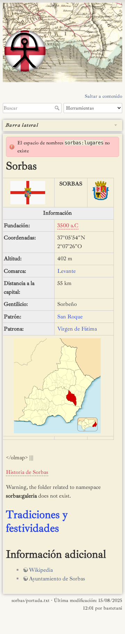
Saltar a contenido (103, 96)
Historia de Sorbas (27, 472)
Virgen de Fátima (77, 328)
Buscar (58, 107)
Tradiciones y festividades (37, 521)
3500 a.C (67, 225)
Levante (66, 271)
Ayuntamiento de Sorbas (57, 578)
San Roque (70, 316)
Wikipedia (41, 569)
